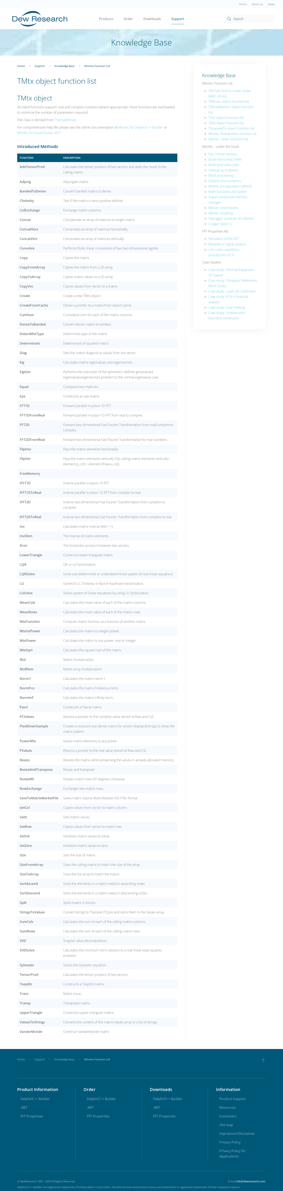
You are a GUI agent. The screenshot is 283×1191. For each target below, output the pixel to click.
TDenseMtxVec (65, 120)
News (271, 4)
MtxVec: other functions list (228, 139)
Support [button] (177, 19)
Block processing (220, 175)
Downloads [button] (152, 19)
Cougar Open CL (220, 224)
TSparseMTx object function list (231, 128)
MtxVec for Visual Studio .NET (38, 132)
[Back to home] (40, 18)
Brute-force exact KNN (225, 159)
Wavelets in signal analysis (227, 244)
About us (257, 4)
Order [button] (128, 19)
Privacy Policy (230, 1142)
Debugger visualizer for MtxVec (231, 218)
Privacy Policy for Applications (232, 1154)
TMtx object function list (226, 123)
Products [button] (106, 19)
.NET (24, 1107)
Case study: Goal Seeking (226, 307)
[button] (263, 1060)
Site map (226, 1125)
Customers (228, 1116)
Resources (227, 1107)
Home (243, 4)
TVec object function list (225, 117)
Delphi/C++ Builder (35, 1099)
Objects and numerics (224, 181)
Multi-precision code (223, 164)
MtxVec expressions (223, 207)
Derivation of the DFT (223, 238)
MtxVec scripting (220, 213)
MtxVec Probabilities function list (232, 133)
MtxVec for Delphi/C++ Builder (140, 127)
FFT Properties (32, 1116)
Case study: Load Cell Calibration (232, 291)
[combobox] (250, 19)
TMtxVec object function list (228, 101)
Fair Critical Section (222, 154)
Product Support (232, 1099)
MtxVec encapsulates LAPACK (230, 186)
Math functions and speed (227, 191)
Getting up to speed (223, 170)
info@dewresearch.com (250, 1181)
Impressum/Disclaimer (237, 1133)
